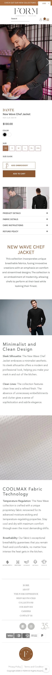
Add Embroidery (19, 165)
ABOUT (26, 589)
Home (26, 585)
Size (5, 143)
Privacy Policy (15, 667)
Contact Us (26, 615)
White (10, 135)
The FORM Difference (26, 594)
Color (6, 130)
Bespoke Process (26, 598)
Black (5, 135)
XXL (38, 148)
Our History (26, 607)
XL (32, 148)
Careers (26, 611)
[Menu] (47, 19)
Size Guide (7, 156)
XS (5, 148)
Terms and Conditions (34, 667)
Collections (26, 602)
